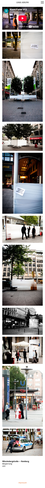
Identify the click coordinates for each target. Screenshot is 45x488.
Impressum (22, 483)
